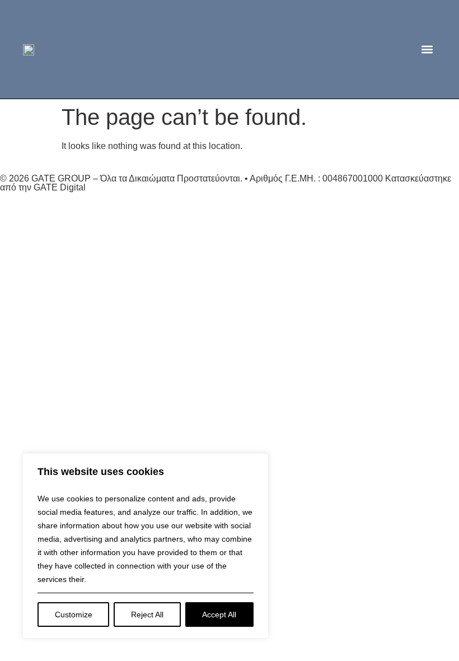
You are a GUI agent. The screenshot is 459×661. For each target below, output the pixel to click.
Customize (73, 614)
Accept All (219, 614)
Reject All (147, 614)
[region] (145, 546)
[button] (427, 49)
